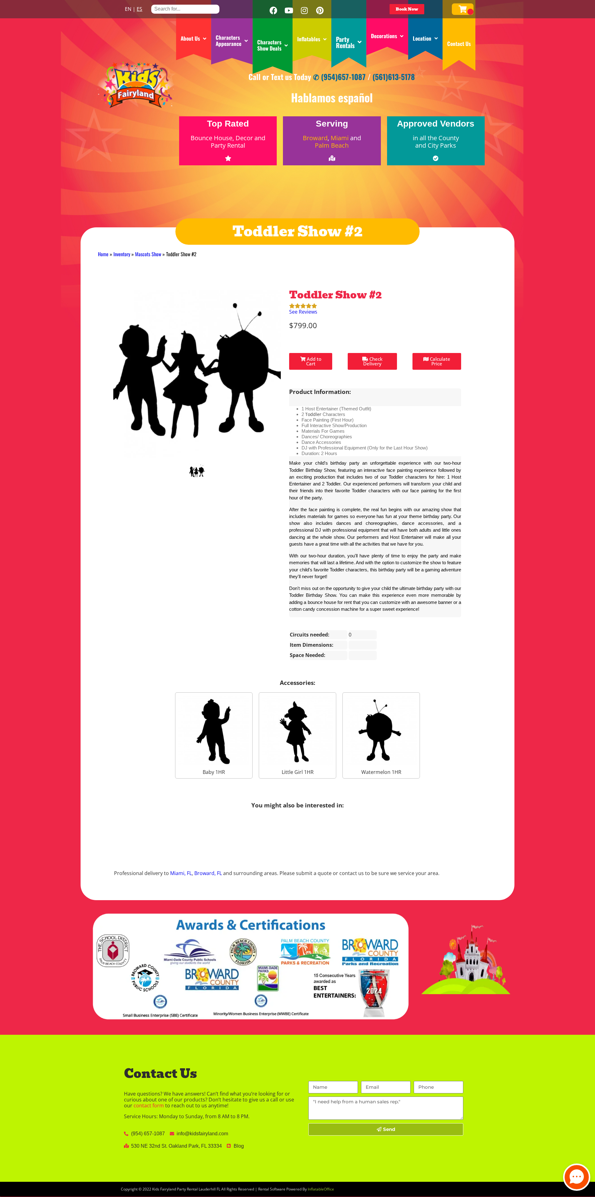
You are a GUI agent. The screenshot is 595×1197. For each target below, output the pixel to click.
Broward (315, 138)
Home (103, 254)
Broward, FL (208, 873)
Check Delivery (372, 361)
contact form (149, 1105)
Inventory (121, 254)
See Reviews (303, 311)
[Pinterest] (320, 10)
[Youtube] (289, 10)
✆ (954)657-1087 (339, 76)
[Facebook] (273, 10)
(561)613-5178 (393, 76)
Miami (340, 138)
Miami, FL (181, 873)
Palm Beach (332, 145)
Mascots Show (148, 254)
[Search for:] (185, 8)
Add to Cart (313, 361)
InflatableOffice (321, 1189)
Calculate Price (439, 361)
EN (128, 9)
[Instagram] (304, 10)
